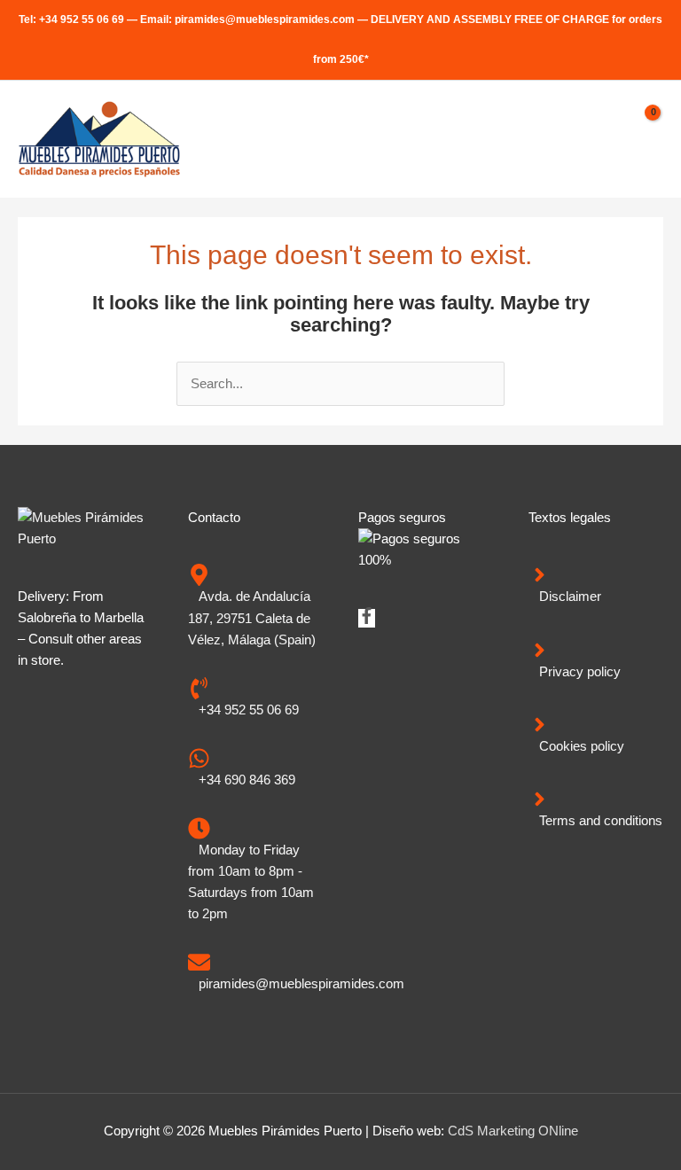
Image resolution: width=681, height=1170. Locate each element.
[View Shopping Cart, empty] (644, 139)
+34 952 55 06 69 (81, 19)
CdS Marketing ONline (513, 1131)
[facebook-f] (366, 619)
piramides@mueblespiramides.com (265, 19)
